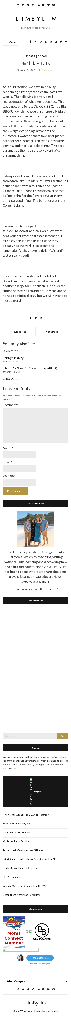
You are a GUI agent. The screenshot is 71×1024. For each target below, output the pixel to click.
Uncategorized (35, 56)
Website (9, 476)
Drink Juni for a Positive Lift (17, 832)
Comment (11, 405)
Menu (12, 42)
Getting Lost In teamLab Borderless (21, 894)
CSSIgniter (52, 1010)
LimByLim (37, 791)
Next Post (52, 331)
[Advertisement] (35, 643)
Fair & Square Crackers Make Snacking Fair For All (29, 859)
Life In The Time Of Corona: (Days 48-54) (30, 368)
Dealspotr (45, 963)
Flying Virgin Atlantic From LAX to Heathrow (26, 814)
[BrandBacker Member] (42, 931)
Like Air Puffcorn (11, 877)
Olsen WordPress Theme (27, 1010)
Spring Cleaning (13, 358)
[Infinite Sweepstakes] (21, 950)
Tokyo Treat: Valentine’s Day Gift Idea (23, 850)
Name (8, 448)
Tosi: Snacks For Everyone (16, 823)
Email (7, 462)
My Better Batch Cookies (16, 841)
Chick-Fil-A (10, 378)
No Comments (46, 70)
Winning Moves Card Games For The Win (25, 885)
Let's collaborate (40, 957)
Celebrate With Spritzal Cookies (20, 868)
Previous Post (19, 331)
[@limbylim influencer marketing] (20, 957)
